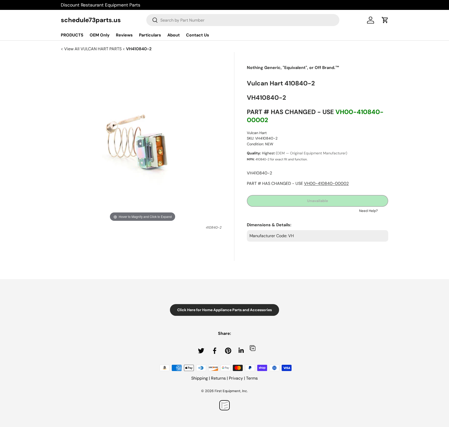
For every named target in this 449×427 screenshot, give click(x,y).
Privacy (236, 378)
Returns (218, 378)
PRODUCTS (72, 35)
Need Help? (368, 211)
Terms (252, 378)
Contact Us (197, 35)
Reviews (124, 35)
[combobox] (242, 20)
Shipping (199, 378)
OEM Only (100, 35)
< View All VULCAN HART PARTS (92, 49)
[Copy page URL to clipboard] (252, 348)
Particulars (150, 35)
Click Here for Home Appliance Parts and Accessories (224, 309)
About (173, 35)
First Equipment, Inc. (231, 391)
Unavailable (317, 200)
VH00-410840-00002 (326, 183)
